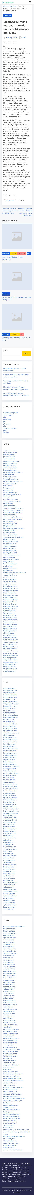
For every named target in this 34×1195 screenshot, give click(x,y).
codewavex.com (9, 760)
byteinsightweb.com (10, 586)
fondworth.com (8, 474)
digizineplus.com (9, 824)
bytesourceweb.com (10, 646)
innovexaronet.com (10, 742)
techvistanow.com (9, 744)
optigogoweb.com (9, 905)
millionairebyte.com (10, 1145)
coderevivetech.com (10, 651)
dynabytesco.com (9, 1020)
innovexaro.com (9, 827)
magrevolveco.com (10, 653)
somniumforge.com (10, 524)
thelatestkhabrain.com (11, 479)
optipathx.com (8, 840)
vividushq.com (8, 876)
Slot (28, 254)
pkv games (10, 200)
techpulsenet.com (9, 771)
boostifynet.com (9, 982)
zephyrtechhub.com (10, 891)
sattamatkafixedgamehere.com (14, 1098)
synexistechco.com (10, 953)
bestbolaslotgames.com (11, 1096)
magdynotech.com (10, 820)
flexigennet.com (8, 562)
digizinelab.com (8, 777)
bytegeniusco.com (9, 617)
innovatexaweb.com (10, 702)
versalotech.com (9, 1011)
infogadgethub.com (10, 690)
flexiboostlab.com (9, 1002)
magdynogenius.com (10, 588)
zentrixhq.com (8, 844)
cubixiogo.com (8, 880)
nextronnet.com (8, 858)
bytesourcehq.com (10, 728)
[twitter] (9, 42)
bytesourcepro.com (10, 798)
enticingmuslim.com (10, 535)
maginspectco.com (10, 669)
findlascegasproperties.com (13, 1074)
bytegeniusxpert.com (10, 715)
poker (5, 430)
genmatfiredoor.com (10, 1072)
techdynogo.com (9, 577)
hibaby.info (7, 1103)
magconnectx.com (10, 1123)
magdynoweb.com (10, 786)
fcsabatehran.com (9, 544)
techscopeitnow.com (10, 662)
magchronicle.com (10, 579)
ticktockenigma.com (10, 1056)
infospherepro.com (10, 1031)
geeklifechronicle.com (11, 1029)
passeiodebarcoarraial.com (13, 472)
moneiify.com (8, 497)
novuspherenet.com (10, 882)
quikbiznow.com (9, 900)
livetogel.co (7, 1069)
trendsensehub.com (10, 1054)
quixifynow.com (8, 836)
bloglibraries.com (9, 526)
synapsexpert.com (9, 896)
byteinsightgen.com (10, 631)
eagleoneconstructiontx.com (13, 1080)
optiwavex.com (8, 887)
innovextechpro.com (10, 595)
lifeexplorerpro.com (10, 1043)
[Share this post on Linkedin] (14, 42)
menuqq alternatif (8, 1163)
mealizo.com (7, 486)
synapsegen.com (9, 871)
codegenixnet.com (9, 644)
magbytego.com (9, 722)
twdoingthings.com (10, 553)
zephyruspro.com (9, 838)
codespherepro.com (10, 642)
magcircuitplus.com (10, 660)
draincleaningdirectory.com (12, 517)
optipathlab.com (9, 935)
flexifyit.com (7, 851)
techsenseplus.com (10, 622)
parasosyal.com (9, 532)
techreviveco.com (9, 791)
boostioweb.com (9, 931)
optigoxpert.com (9, 989)
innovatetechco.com (10, 606)
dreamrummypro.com (11, 461)
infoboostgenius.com (10, 624)
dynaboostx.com (9, 996)
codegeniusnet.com (10, 724)
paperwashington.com (11, 1105)
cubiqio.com (7, 1027)
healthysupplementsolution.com (14, 573)
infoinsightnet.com (9, 726)
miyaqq (12, 1179)
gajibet (18, 1179)
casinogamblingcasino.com (13, 512)
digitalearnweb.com (10, 452)
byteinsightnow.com (10, 649)
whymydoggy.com (10, 450)
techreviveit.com (9, 613)
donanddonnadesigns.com (12, 1078)
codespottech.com (10, 575)
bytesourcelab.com (10, 829)
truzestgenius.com (9, 769)
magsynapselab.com (10, 591)
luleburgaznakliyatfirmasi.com (13, 528)
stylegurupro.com (9, 1022)
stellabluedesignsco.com (12, 555)
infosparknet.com (9, 831)
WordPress (17, 1192)
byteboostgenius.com (11, 811)
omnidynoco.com (9, 889)
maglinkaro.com (9, 793)
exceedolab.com (9, 1016)
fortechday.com (8, 1147)
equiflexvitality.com (10, 1083)
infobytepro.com (9, 719)
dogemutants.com (9, 546)
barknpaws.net (8, 488)
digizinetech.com (9, 633)
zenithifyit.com (8, 962)
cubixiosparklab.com (10, 748)
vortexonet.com (8, 944)
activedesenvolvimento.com (13, 1087)
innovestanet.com (9, 847)
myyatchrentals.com (10, 499)
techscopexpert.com (10, 599)
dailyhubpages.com (10, 1089)
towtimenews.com (9, 515)
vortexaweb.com (9, 969)
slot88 (30, 1174)
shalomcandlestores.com (12, 501)
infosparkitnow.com (10, 706)
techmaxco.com (9, 1014)
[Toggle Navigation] (29, 2)
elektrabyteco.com (10, 764)
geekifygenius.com (10, 1060)
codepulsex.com (9, 782)
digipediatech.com (9, 582)
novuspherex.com (9, 973)
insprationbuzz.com (10, 470)
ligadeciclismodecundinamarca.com (16, 1130)
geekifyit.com (8, 503)
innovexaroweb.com (10, 789)
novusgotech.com (9, 856)
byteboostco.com (9, 762)
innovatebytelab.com (10, 717)
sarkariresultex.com (10, 483)
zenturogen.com (9, 862)
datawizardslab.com (10, 1025)
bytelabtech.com (9, 699)
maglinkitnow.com (9, 584)
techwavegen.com (9, 626)
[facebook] (4, 42)
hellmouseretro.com (10, 541)
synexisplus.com (9, 942)
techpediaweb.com (10, 602)
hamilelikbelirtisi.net (10, 1009)
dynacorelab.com (9, 951)
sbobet (28, 1165)
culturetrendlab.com (10, 1051)
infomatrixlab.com (9, 802)
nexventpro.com (9, 984)
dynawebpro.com (9, 869)
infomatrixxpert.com (10, 740)
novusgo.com (8, 1045)
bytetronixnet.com (9, 664)
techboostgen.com (10, 695)
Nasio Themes (17, 1190)
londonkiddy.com (9, 1139)
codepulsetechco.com (11, 733)
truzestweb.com (9, 894)
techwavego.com (9, 780)
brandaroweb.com (9, 907)
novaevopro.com (9, 976)
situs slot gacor (15, 1168)
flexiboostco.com (9, 929)
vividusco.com (8, 958)
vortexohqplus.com (10, 1005)
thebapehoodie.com (10, 530)
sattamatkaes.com (9, 506)
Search (5, 350)
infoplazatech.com (9, 713)
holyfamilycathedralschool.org (14, 1136)
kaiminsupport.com (10, 463)
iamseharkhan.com (10, 477)
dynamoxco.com (9, 860)
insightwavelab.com (10, 1040)
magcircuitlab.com (10, 757)
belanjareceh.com (9, 466)
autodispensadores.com (11, 1114)
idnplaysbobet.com (10, 1092)
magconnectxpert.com (11, 766)
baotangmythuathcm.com (12, 519)
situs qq (6, 433)
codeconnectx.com (10, 737)
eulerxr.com (7, 1058)
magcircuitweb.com (10, 597)
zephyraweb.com (9, 967)
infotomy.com (8, 570)
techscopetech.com (10, 784)
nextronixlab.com (9, 842)
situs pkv (15, 1165)
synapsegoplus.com (10, 813)
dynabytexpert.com (10, 849)
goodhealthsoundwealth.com (13, 537)
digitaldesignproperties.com (13, 481)
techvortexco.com (9, 708)
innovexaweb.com (9, 865)
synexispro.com (8, 1125)
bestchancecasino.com (11, 1110)
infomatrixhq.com (9, 746)
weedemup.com (9, 1107)
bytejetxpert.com (9, 666)
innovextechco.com (10, 753)
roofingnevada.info (9, 1121)
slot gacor (5, 1168)
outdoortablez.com (10, 568)
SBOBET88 (22, 254)
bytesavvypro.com (10, 629)
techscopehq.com (9, 822)
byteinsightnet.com (10, 731)
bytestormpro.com (10, 1047)
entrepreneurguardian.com (12, 1101)
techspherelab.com (10, 800)
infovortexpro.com (9, 658)
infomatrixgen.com (9, 635)
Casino (13, 254)
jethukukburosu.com (10, 521)
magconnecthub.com (11, 809)
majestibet (5, 1179)
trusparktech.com (9, 978)
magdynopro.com (9, 608)
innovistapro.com (9, 1000)
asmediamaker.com (10, 492)
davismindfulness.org (10, 1143)
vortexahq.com (8, 960)
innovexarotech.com (10, 655)
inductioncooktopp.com (11, 1116)
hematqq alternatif (15, 1170)
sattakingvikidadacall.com (12, 1094)
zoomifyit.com (8, 909)
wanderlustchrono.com (11, 1049)
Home (5, 6)
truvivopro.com (8, 955)
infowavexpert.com (10, 615)
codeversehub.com (10, 804)
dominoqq (7, 419)
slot (20, 1165)
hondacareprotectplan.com (13, 510)
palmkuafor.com (9, 457)
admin (24, 38)
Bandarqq (12, 6)
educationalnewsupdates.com (14, 926)
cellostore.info (8, 490)
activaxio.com (8, 1018)
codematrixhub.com (10, 620)
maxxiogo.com (8, 853)
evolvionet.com (8, 940)
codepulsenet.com (10, 818)
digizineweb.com (9, 735)
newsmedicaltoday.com (11, 1118)
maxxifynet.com (8, 947)
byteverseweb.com (10, 806)
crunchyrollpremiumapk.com (13, 508)
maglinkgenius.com (10, 755)
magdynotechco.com (11, 704)
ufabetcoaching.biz (10, 1141)
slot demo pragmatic (10, 413)
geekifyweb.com (9, 710)
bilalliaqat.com (8, 1112)
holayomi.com (8, 1127)
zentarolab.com (8, 898)
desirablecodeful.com (11, 559)
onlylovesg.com (9, 1085)
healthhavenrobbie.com (11, 1076)
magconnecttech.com (11, 1065)
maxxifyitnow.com (9, 833)
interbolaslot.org (9, 454)
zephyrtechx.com (9, 987)
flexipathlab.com (9, 873)
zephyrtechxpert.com (10, 773)
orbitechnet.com (9, 885)
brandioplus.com (9, 867)
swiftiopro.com (8, 1007)
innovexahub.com (9, 949)
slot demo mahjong (10, 428)
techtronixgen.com (9, 593)
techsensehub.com (10, 697)
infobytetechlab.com (10, 640)
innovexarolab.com (10, 637)
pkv (4, 417)
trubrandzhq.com (9, 980)
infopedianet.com (9, 815)
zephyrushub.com (9, 933)
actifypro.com (8, 993)
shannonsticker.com (10, 468)
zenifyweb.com (8, 1067)
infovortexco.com (9, 775)
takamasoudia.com (10, 550)
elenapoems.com (9, 539)
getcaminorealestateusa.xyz (13, 1150)
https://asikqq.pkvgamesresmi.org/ (14, 1181)
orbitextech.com (9, 1063)
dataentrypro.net (9, 459)
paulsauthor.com (9, 557)
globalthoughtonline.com (12, 495)
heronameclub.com (10, 564)
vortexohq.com (8, 1036)
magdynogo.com (9, 671)
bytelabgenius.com (10, 604)
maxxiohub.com (9, 964)
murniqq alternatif (15, 1172)
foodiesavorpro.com (10, 1034)
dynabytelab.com (9, 938)
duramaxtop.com (9, 548)
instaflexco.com (8, 998)
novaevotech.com (9, 751)
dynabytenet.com (9, 795)
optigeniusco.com (9, 971)
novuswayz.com (9, 991)
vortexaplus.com (9, 878)
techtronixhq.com (9, 688)
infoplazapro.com (9, 611)
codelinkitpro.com (9, 693)
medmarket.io (8, 566)
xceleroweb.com (9, 903)
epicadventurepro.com (11, 1038)
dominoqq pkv (8, 415)
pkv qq (17, 1163)
